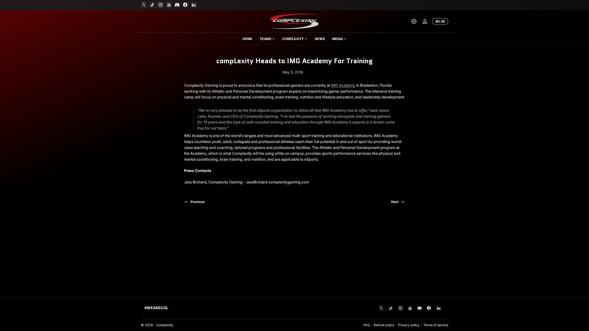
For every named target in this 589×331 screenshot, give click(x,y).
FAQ (366, 325)
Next (394, 202)
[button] (413, 21)
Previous (198, 202)
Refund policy (384, 325)
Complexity (164, 325)
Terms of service (435, 325)
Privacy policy (408, 325)
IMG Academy (343, 85)
